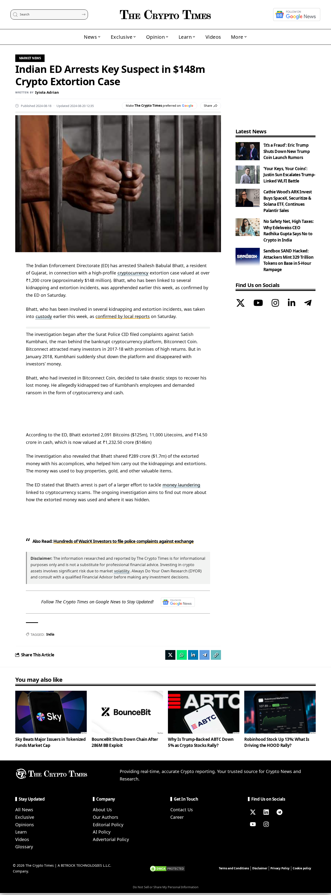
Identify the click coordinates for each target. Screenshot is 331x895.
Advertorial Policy (111, 839)
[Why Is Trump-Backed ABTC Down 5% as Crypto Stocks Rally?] (203, 712)
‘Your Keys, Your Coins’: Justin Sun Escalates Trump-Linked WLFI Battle (289, 175)
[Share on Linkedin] (193, 655)
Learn (21, 832)
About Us (102, 809)
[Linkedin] (266, 812)
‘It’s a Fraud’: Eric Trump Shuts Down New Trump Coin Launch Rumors (286, 151)
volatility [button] (121, 571)
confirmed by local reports (122, 316)
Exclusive (24, 817)
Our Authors (105, 817)
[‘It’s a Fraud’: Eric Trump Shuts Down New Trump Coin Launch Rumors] (248, 151)
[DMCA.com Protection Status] (167, 868)
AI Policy (101, 832)
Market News (30, 58)
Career (177, 817)
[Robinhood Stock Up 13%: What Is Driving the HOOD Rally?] (280, 712)
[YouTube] (258, 303)
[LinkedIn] (291, 303)
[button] (216, 655)
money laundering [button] (181, 485)
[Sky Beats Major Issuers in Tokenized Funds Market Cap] (51, 712)
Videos (22, 839)
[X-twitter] (253, 812)
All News (24, 809)
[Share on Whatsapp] (182, 655)
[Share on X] (170, 655)
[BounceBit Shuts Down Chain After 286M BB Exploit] (127, 712)
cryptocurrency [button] (133, 273)
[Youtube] (253, 824)
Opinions (24, 824)
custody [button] (44, 316)
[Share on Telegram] (204, 655)
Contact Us (181, 809)
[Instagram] (275, 303)
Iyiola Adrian (47, 92)
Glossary (24, 846)
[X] (240, 303)
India (50, 634)
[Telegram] (307, 303)
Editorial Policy (108, 824)
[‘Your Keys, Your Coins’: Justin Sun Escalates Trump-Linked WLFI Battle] (248, 175)
